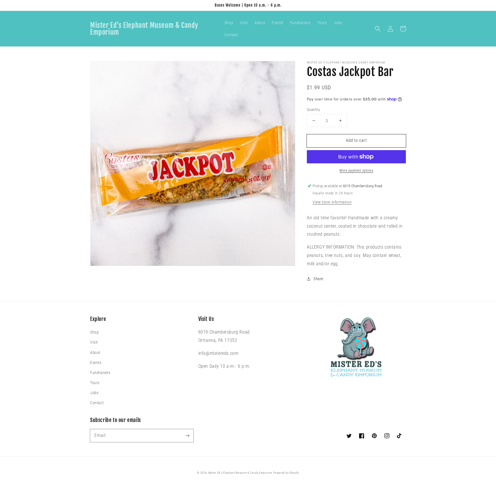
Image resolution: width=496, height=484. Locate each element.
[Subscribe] (187, 435)
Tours (95, 382)
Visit (94, 342)
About (95, 352)
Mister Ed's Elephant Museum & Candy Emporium (240, 472)
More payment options (356, 171)
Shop (94, 332)
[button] (377, 28)
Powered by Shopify (286, 472)
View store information (332, 202)
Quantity (313, 109)
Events (96, 362)
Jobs (94, 392)
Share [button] (318, 278)
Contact (97, 402)
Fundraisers (100, 372)
